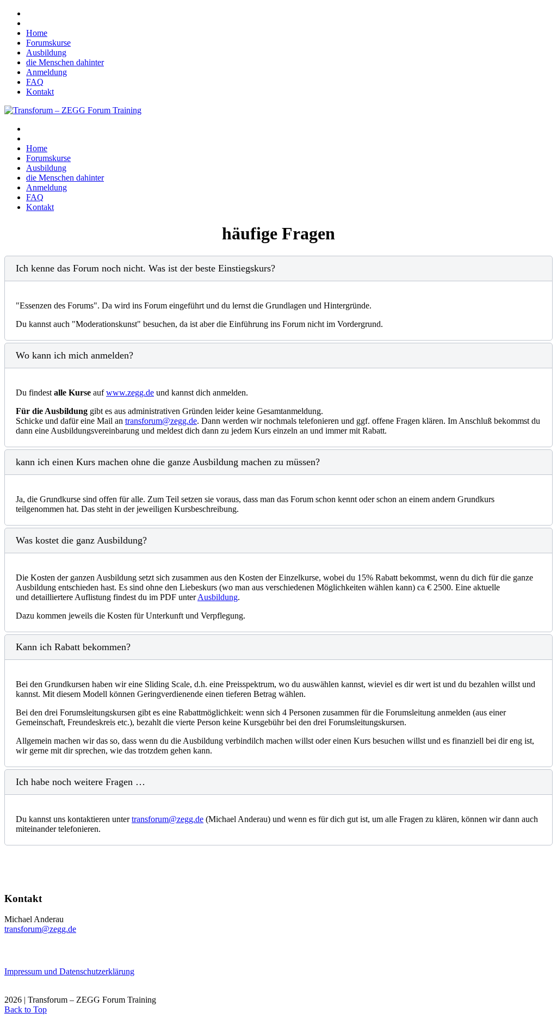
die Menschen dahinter (65, 62)
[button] (278, 268)
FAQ (35, 82)
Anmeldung (46, 72)
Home (36, 33)
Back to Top (25, 1009)
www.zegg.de (130, 392)
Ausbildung (46, 52)
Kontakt (40, 91)
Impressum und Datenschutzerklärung (69, 971)
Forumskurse (48, 42)
